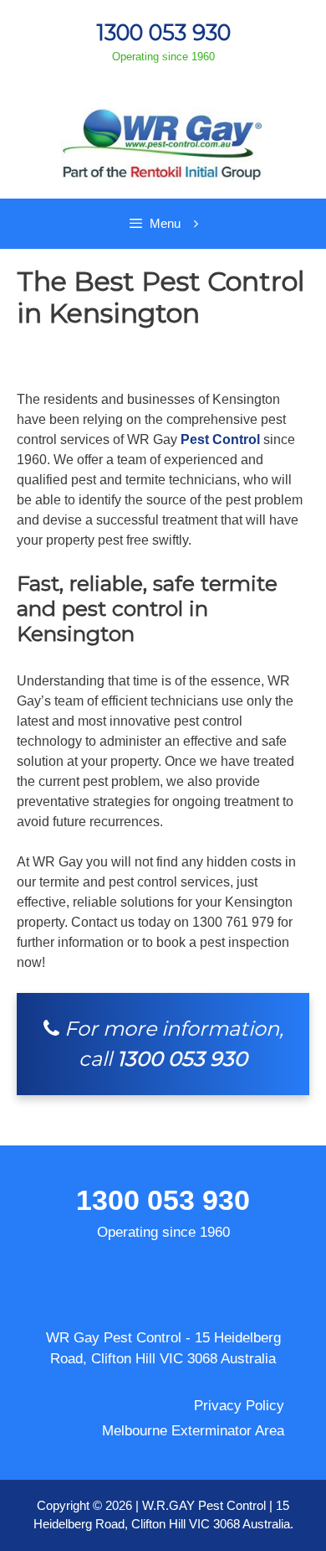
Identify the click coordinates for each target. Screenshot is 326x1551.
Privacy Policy (239, 1406)
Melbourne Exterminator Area (193, 1431)
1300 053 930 (163, 32)
